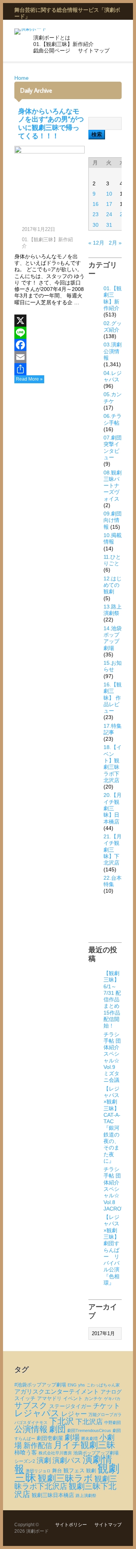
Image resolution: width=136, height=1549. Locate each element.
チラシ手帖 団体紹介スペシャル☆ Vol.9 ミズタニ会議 (112, 1057)
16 (96, 204)
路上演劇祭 (86, 1495)
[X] (49, 321)
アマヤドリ (49, 1398)
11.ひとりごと (112, 560)
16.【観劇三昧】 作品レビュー (113, 697)
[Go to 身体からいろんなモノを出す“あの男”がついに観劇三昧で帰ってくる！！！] (49, 182)
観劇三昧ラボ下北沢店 (65, 1483)
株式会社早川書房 (55, 1453)
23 (96, 214)
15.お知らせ (113, 666)
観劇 (91, 1470)
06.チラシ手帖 (113, 419)
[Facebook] (49, 345)
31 (109, 225)
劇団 (57, 1429)
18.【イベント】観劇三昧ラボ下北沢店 (113, 763)
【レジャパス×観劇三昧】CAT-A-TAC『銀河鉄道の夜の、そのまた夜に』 (112, 1125)
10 (109, 194)
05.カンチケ (113, 397)
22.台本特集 (113, 881)
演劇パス (67, 1460)
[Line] (49, 333)
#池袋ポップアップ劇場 (40, 1385)
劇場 (72, 1437)
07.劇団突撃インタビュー (113, 447)
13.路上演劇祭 (113, 610)
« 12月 (96, 243)
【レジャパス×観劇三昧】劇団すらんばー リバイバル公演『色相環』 (111, 1250)
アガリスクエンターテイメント (56, 1391)
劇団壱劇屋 (50, 1438)
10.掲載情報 (113, 538)
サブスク (31, 1405)
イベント (73, 1398)
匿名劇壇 (89, 1438)
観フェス (74, 1470)
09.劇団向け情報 (113, 520)
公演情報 (31, 1429)
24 (109, 214)
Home (21, 78)
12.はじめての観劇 (113, 585)
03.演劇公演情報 (113, 351)
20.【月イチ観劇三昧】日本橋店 (113, 808)
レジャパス (37, 1413)
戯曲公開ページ (51, 50)
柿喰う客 (25, 1452)
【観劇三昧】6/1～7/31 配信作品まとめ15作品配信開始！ (112, 999)
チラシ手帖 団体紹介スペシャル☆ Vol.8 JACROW (115, 1189)
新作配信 (37, 1445)
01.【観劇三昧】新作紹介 (63, 44)
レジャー (74, 1414)
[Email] (49, 357)
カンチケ (93, 1398)
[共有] (49, 369)
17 (109, 204)
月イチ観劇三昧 (84, 1445)
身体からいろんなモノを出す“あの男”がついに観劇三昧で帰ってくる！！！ (51, 123)
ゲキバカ (112, 1398)
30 (96, 225)
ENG (72, 1385)
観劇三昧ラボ (65, 1478)
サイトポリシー (71, 1524)
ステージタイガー (70, 1406)
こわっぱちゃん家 (103, 1385)
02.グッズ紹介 (113, 326)
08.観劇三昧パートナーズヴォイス (113, 485)
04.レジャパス (113, 376)
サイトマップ (94, 50)
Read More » (29, 379)
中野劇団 (112, 1422)
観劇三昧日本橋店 (53, 1495)
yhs (81, 1385)
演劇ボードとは (51, 38)
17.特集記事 (113, 729)
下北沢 (61, 1421)
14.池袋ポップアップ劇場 (113, 638)
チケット (106, 1406)
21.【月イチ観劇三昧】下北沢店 (113, 849)
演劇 (44, 1460)
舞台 (57, 1470)
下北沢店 (89, 1422)
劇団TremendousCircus (89, 1430)
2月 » (115, 243)
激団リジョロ (38, 1470)
